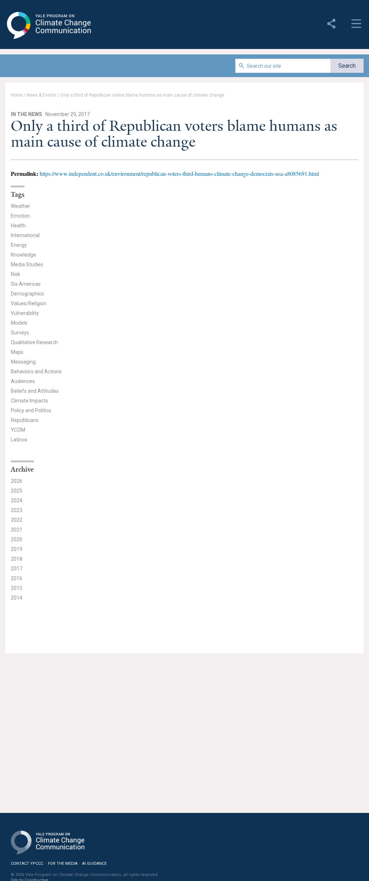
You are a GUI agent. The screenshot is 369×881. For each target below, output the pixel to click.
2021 (16, 530)
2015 (16, 588)
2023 (16, 510)
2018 (16, 559)
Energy (19, 245)
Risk (15, 274)
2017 (16, 568)
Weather (20, 206)
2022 (16, 520)
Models (19, 323)
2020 (16, 539)
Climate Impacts (29, 401)
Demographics (27, 294)
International (25, 235)
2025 (16, 491)
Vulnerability (25, 313)
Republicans (25, 420)
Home (17, 95)
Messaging (23, 362)
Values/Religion (28, 303)
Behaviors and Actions (36, 371)
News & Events (41, 95)
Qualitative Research (34, 342)
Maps (17, 352)
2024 (16, 500)
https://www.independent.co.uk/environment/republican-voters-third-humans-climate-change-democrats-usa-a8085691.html (179, 173)
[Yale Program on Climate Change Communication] (47, 838)
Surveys (20, 332)
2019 (16, 549)
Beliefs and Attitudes (35, 391)
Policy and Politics (31, 410)
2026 (16, 481)
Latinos (19, 439)
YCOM (18, 430)
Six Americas (26, 284)
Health (18, 225)
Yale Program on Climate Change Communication (48, 25)
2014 (16, 598)
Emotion (20, 216)
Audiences (23, 381)
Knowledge (23, 255)
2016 (16, 578)
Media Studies (27, 264)
